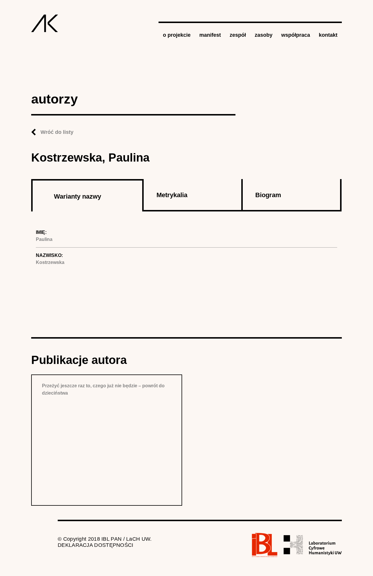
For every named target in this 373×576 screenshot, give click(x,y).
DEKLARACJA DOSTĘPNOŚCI (95, 545)
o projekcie (177, 35)
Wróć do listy (57, 132)
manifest (210, 35)
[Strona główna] (44, 23)
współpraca (295, 35)
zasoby (263, 35)
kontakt (328, 35)
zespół (238, 35)
